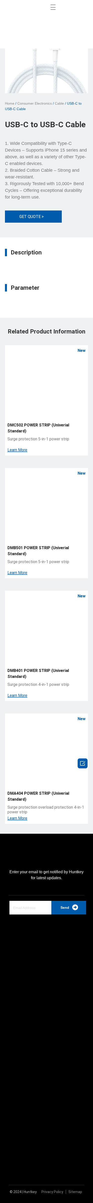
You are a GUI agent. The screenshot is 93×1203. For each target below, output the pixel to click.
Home (9, 103)
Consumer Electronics (34, 103)
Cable (59, 103)
